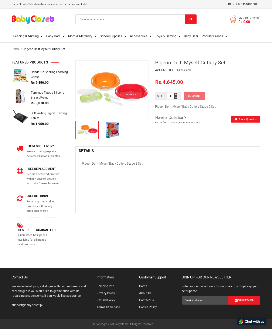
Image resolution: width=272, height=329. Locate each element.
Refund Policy (106, 300)
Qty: (160, 95)
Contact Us (146, 300)
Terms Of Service (108, 307)
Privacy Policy (106, 293)
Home (143, 286)
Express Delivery (40, 146)
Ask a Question (247, 119)
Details (86, 150)
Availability (164, 70)
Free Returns (37, 196)
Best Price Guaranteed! (37, 230)
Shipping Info (105, 286)
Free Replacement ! (42, 169)
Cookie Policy (148, 307)
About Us (145, 293)
